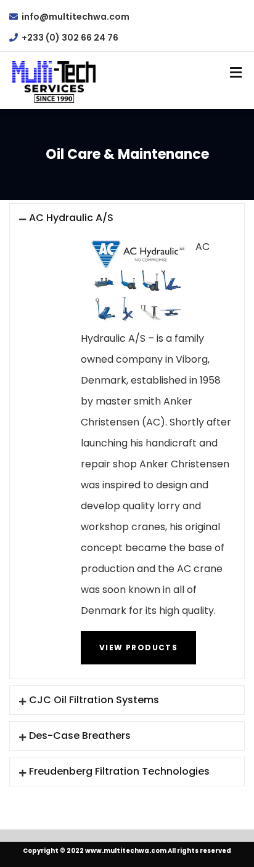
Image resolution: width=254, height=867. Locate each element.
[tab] (127, 218)
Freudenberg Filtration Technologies (119, 771)
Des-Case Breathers (80, 735)
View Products (138, 647)
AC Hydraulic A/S (71, 218)
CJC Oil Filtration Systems (94, 700)
